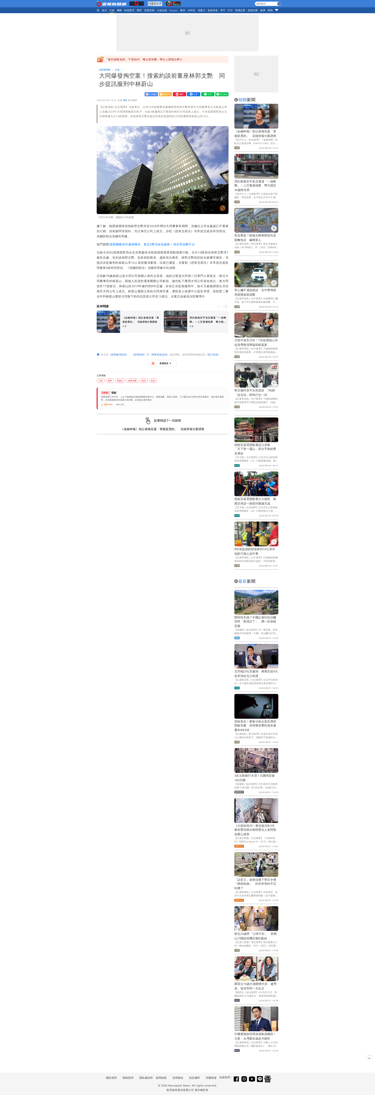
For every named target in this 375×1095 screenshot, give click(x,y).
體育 (139, 10)
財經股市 (129, 10)
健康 (262, 10)
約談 (153, 380)
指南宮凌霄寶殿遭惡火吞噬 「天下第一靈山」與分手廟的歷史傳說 (255, 449)
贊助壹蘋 (165, 94)
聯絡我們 (128, 1077)
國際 (119, 10)
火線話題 (162, 10)
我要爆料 (179, 94)
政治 (104, 10)
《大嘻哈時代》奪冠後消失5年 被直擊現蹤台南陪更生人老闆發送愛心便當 (256, 830)
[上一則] (219, 306)
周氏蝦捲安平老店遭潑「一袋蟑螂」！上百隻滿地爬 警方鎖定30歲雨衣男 (255, 185)
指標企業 (240, 10)
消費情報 (211, 1077)
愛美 (182, 10)
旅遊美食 (213, 10)
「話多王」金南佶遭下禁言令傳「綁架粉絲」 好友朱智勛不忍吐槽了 (255, 884)
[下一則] (226, 306)
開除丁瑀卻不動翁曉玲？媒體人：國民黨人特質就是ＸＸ (140, 59)
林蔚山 (120, 380)
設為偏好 (151, 94)
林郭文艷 (132, 380)
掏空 (110, 380)
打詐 (230, 10)
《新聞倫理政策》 (118, 354)
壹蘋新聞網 (104, 69)
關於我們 (111, 1077)
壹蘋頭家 (253, 10)
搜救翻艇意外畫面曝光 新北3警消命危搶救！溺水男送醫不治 (152, 244)
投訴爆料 (194, 1077)
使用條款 (178, 1077)
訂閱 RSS (108, 404)
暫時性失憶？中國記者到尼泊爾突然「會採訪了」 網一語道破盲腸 (255, 621)
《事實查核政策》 (159, 354)
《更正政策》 (212, 354)
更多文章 (120, 404)
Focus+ (173, 10)
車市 (222, 10)
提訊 (144, 380)
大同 (101, 380)
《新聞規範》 (139, 354)
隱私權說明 (145, 1077)
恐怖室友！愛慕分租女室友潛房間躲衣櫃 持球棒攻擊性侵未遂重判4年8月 (255, 725)
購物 (270, 10)
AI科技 (191, 10)
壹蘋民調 (149, 10)
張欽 (125, 100)
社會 (112, 10)
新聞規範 (161, 1077)
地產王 (201, 10)
